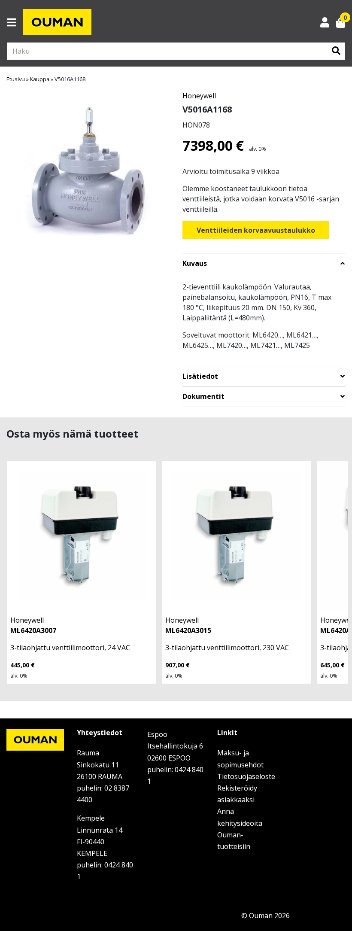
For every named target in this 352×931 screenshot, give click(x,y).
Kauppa (39, 79)
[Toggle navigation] (15, 22)
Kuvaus (194, 263)
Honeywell (199, 95)
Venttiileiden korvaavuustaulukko (256, 230)
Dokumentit (203, 396)
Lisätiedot (200, 376)
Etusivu (15, 79)
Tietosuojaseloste (246, 776)
